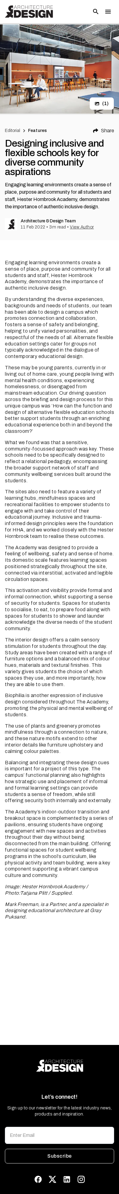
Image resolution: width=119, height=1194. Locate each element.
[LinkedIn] (67, 1179)
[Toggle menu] (108, 11)
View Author (82, 227)
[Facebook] (38, 1179)
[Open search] (96, 11)
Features (37, 130)
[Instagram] (81, 1179)
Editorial (12, 130)
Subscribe (59, 1156)
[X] (52, 1179)
